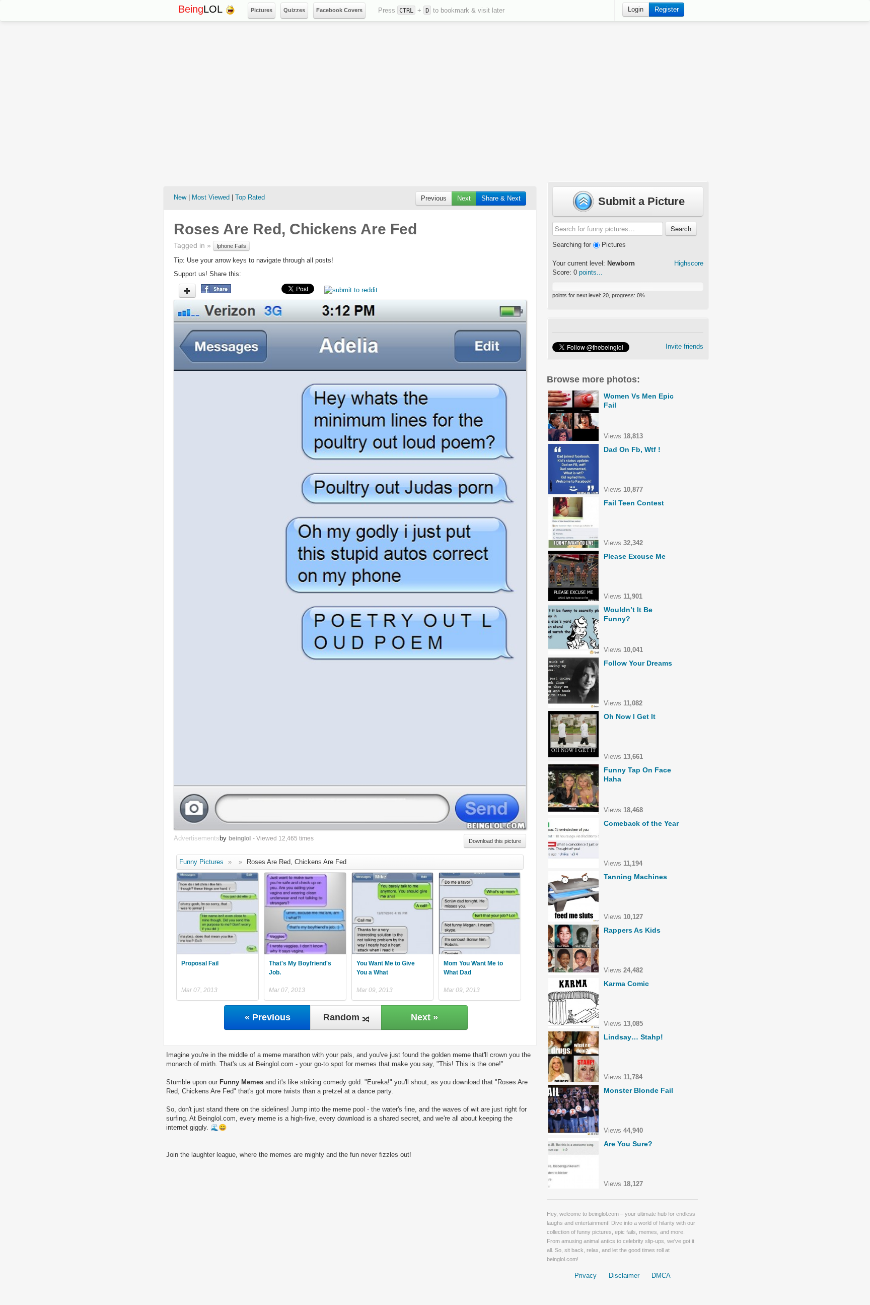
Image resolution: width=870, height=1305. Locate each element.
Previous (434, 198)
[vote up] (187, 291)
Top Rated (250, 197)
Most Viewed (211, 197)
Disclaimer (624, 1275)
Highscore (688, 263)
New (180, 197)
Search (681, 228)
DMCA (661, 1275)
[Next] (438, 564)
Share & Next (501, 198)
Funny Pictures (201, 862)
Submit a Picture (640, 201)
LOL (201, 9)
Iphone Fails (231, 246)
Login (635, 9)
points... (591, 272)
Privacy (585, 1275)
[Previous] (262, 564)
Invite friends (684, 346)
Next (464, 198)
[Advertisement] (435, 101)
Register (667, 9)
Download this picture (495, 841)
